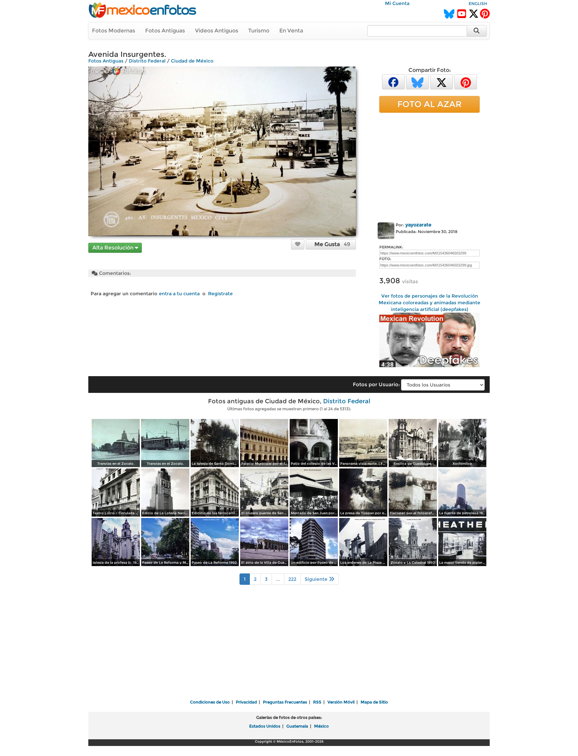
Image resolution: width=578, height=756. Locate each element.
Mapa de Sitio (374, 702)
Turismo (258, 30)
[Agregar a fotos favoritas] (297, 244)
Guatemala (297, 726)
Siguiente (317, 579)
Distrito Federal (147, 61)
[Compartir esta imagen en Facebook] (393, 81)
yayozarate (418, 225)
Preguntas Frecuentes (285, 702)
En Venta (291, 30)
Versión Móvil (341, 702)
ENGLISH (478, 3)
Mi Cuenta (397, 3)
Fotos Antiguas (165, 30)
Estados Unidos (264, 726)
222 (292, 579)
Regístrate (220, 294)
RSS (317, 702)
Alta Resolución (113, 247)
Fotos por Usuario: (376, 384)
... (278, 579)
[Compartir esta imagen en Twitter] (441, 81)
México (321, 726)
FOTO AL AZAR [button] (429, 104)
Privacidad (246, 702)
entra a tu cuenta (179, 294)
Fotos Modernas (113, 30)
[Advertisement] (429, 166)
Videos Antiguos (216, 30)
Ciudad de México (192, 61)
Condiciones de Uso (210, 702)
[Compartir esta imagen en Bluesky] (417, 81)
